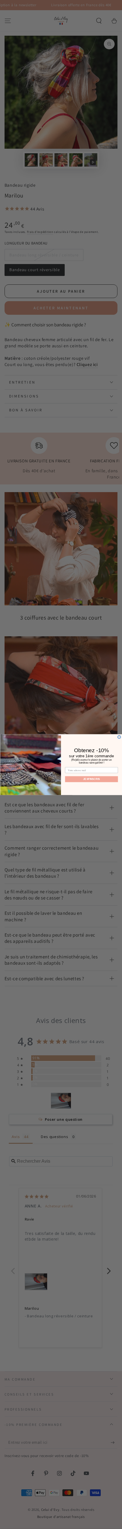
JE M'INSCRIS (91, 779)
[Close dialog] (119, 736)
